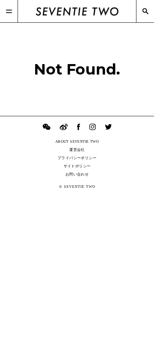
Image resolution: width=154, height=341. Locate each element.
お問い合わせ (77, 174)
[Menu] (9, 11)
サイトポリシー (77, 166)
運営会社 (77, 150)
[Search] (145, 11)
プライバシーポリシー (77, 158)
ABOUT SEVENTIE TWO (77, 141)
